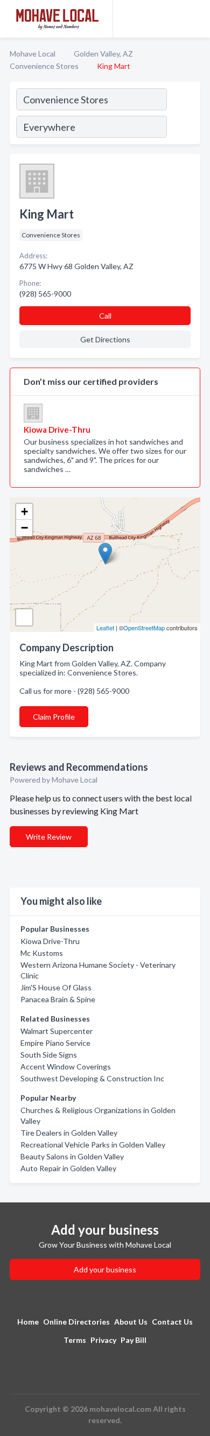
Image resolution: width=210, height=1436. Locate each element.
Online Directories (76, 1321)
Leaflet (105, 627)
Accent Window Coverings (65, 1066)
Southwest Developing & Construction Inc (92, 1078)
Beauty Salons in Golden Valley (72, 1156)
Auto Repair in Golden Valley (68, 1168)
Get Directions (105, 339)
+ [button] (24, 511)
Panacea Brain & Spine (57, 999)
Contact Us (172, 1321)
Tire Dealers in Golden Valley (68, 1132)
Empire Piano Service (55, 1042)
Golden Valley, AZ (103, 53)
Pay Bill (133, 1340)
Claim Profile (54, 716)
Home (28, 1321)
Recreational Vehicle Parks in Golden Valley (92, 1144)
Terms (75, 1340)
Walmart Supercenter (56, 1031)
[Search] (183, 114)
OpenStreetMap (144, 627)
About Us (131, 1321)
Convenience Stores (44, 66)
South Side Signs (48, 1054)
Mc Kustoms (41, 953)
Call (105, 315)
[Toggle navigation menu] (195, 19)
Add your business (105, 1269)
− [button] (24, 527)
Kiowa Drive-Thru (50, 941)
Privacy (103, 1340)
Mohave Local (32, 53)
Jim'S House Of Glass (56, 987)
